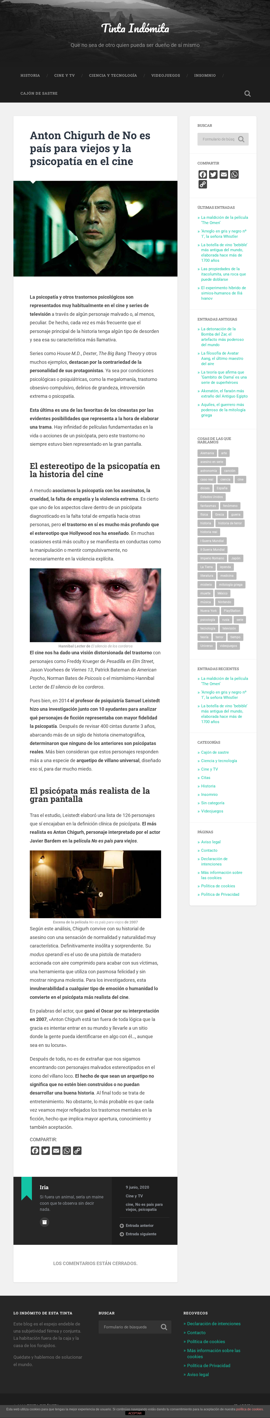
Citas (205, 777)
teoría (204, 637)
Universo (206, 646)
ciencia (225, 479)
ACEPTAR (135, 1413)
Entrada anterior (139, 1225)
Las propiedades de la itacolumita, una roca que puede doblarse (223, 274)
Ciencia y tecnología (113, 75)
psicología (207, 620)
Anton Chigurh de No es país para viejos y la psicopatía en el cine (90, 148)
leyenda (225, 567)
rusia (225, 620)
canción (229, 471)
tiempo (235, 637)
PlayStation (232, 611)
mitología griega (231, 585)
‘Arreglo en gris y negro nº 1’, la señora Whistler (224, 234)
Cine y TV (64, 75)
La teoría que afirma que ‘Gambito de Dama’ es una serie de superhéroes (224, 377)
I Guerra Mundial (212, 541)
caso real (206, 479)
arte (224, 453)
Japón (235, 558)
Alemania (207, 453)
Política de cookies (218, 886)
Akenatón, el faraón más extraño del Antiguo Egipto (224, 394)
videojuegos (228, 646)
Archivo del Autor (44, 1222)
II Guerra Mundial (212, 549)
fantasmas (208, 506)
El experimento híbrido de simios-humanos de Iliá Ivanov (223, 293)
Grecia (219, 514)
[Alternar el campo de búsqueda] (248, 94)
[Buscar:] (222, 139)
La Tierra (206, 567)
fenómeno (230, 506)
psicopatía (147, 1209)
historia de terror (230, 523)
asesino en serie (211, 462)
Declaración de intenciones (214, 861)
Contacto (209, 850)
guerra (235, 514)
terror (219, 637)
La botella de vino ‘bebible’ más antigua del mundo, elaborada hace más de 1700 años (224, 253)
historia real (208, 532)
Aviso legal (211, 842)
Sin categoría (212, 803)
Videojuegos (165, 75)
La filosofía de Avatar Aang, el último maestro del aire (222, 358)
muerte (205, 593)
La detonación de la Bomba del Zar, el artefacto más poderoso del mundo (222, 337)
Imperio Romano (212, 558)
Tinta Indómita (135, 27)
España (222, 488)
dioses (205, 488)
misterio (206, 585)
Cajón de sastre (39, 93)
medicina (227, 576)
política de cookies (249, 1409)
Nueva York (208, 611)
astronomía (208, 471)
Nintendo (224, 602)
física (204, 514)
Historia (30, 75)
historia (205, 523)
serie (240, 620)
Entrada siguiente (141, 1234)
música (205, 602)
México (223, 593)
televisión (229, 628)
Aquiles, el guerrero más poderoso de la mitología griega (223, 410)
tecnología (207, 628)
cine (129, 1204)
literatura (206, 576)
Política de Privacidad (220, 894)
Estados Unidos (211, 497)
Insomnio (205, 75)
